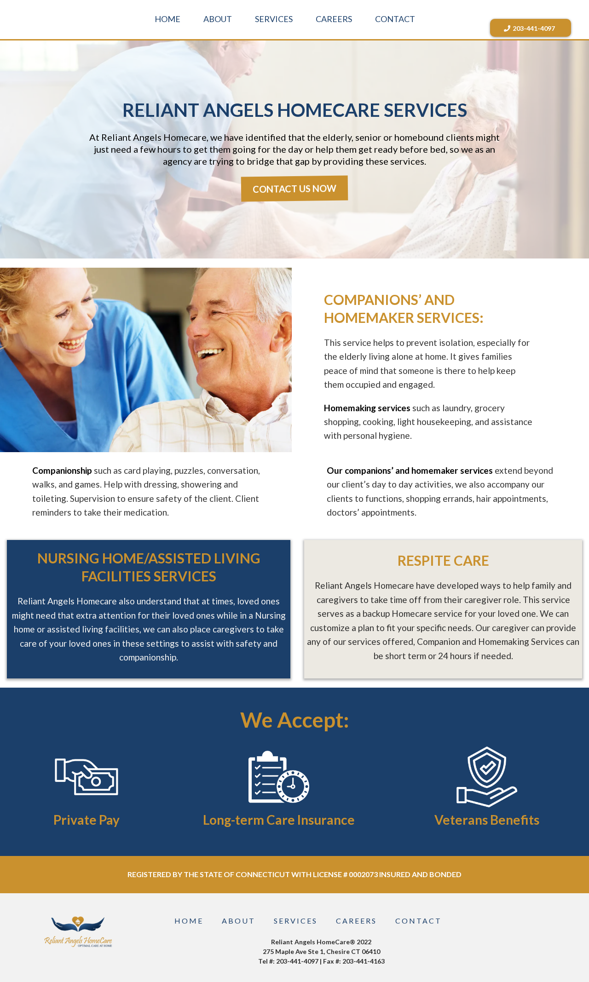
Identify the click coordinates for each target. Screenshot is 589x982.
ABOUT (217, 19)
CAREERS (334, 19)
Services (296, 920)
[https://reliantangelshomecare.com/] (78, 931)
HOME (167, 19)
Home (188, 920)
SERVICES (274, 19)
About (238, 920)
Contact (418, 920)
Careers (356, 920)
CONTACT (395, 19)
